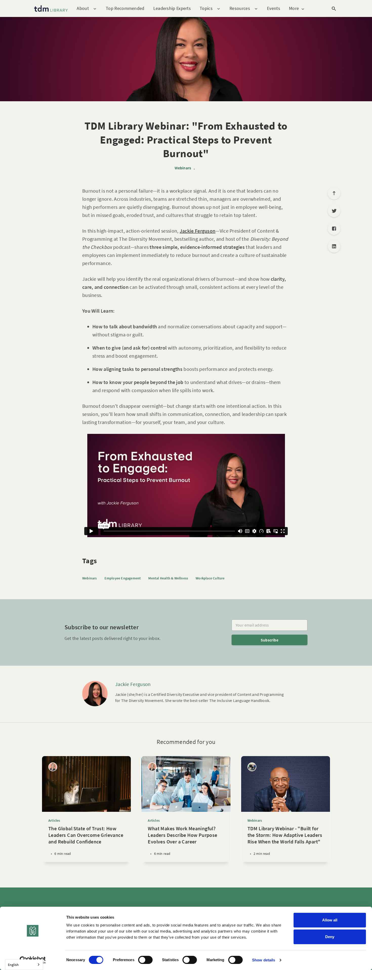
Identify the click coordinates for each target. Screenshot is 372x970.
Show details (263, 960)
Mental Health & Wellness (168, 578)
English (13, 964)
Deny (329, 937)
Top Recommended (125, 8)
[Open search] (334, 9)
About (83, 8)
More (294, 8)
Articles (54, 820)
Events (273, 8)
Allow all (329, 920)
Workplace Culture (210, 578)
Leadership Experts (172, 8)
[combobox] (24, 964)
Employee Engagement (123, 578)
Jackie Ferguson (133, 684)
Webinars (183, 168)
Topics (206, 8)
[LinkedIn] (334, 246)
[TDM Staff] (251, 766)
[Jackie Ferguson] (95, 693)
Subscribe (269, 639)
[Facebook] (334, 228)
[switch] (145, 960)
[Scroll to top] (334, 193)
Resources (240, 8)
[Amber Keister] (52, 766)
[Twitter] (334, 211)
